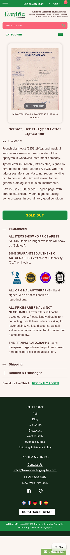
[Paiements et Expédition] (30, 503)
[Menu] (5, 3)
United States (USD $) (36, 512)
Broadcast (35, 430)
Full (35, 413)
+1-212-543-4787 (35, 477)
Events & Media (35, 441)
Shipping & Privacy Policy (35, 447)
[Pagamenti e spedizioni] (41, 503)
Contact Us (35, 464)
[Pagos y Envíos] (46, 503)
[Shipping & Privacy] (24, 503)
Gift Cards (35, 424)
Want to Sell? (35, 436)
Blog (35, 419)
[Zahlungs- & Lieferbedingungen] (35, 503)
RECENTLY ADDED (45, 383)
